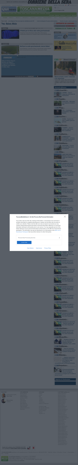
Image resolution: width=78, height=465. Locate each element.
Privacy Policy (47, 248)
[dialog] (39, 232)
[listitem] (39, 238)
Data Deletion (30, 248)
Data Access (39, 248)
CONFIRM (24, 242)
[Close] (65, 217)
